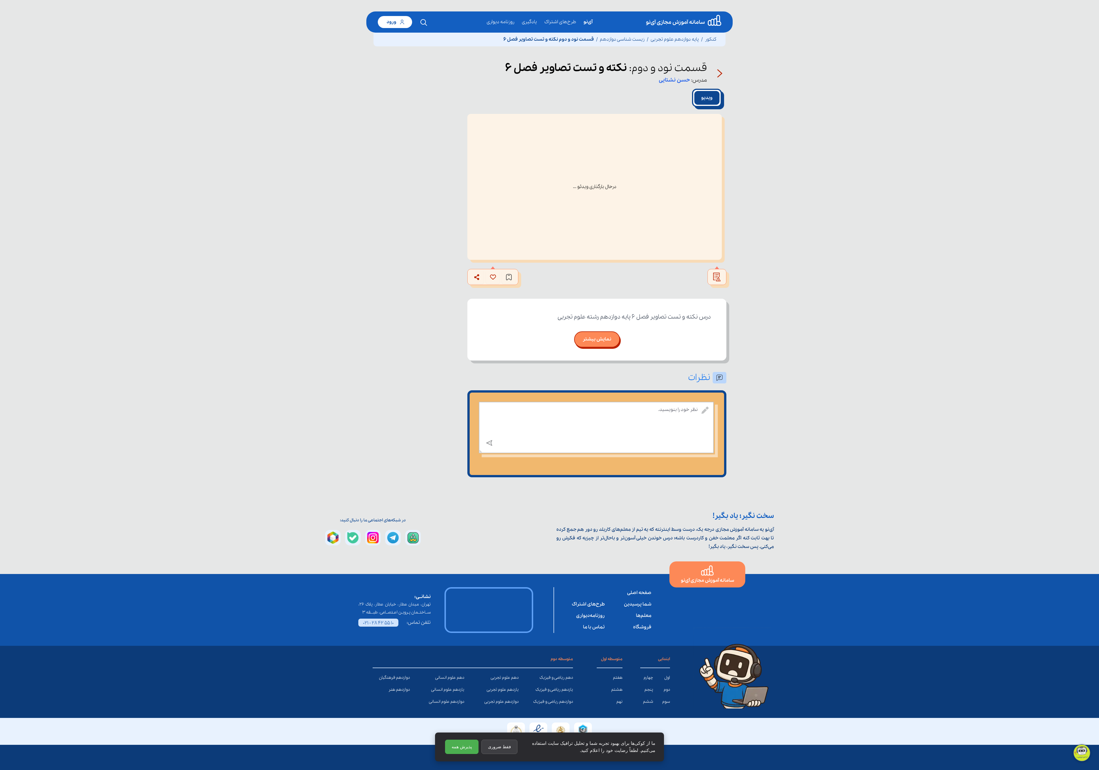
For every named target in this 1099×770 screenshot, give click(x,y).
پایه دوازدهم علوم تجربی (675, 39)
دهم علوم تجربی (514, 677)
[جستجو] (424, 22)
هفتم (617, 677)
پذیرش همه (462, 746)
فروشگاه (642, 627)
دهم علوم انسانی (460, 677)
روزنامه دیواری (500, 22)
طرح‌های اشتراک (560, 22)
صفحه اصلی (639, 592)
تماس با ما (594, 627)
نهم (619, 701)
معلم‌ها (643, 615)
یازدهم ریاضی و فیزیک (568, 689)
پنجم (649, 689)
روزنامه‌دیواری (590, 615)
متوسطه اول (611, 659)
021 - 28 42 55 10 (378, 623)
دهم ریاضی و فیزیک (568, 677)
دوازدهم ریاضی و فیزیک (568, 701)
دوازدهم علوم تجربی (514, 701)
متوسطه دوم (562, 659)
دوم (667, 689)
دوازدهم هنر (405, 689)
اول (667, 677)
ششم (648, 701)
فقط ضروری (499, 746)
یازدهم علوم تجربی (514, 689)
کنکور (710, 39)
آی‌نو (588, 22)
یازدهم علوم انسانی (460, 689)
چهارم (648, 677)
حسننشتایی (674, 80)
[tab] (707, 98)
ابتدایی (664, 659)
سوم (666, 701)
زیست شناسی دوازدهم (622, 39)
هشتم (616, 689)
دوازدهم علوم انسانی (460, 701)
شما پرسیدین (637, 604)
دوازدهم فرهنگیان (405, 677)
